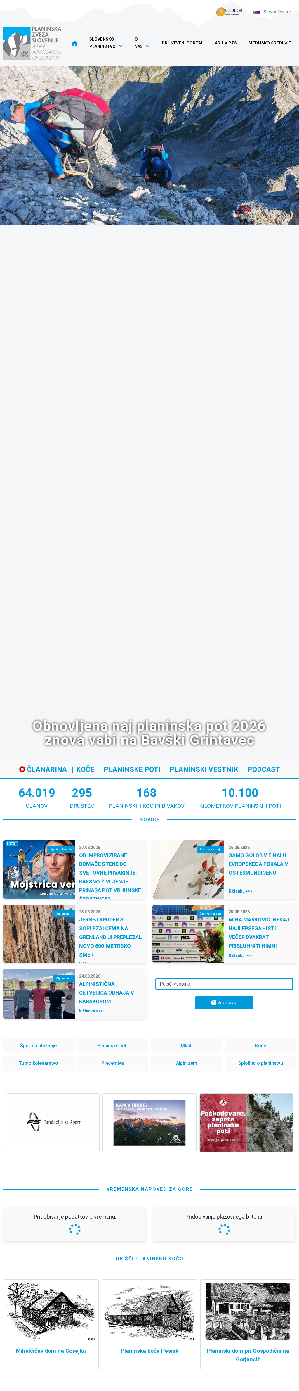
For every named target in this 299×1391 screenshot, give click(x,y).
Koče (85, 769)
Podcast (264, 769)
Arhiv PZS (226, 43)
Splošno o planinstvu (260, 1063)
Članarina (46, 769)
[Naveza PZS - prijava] (229, 11)
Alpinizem (186, 1063)
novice (150, 819)
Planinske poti (132, 769)
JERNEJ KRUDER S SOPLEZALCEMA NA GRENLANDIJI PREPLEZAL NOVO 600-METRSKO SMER (110, 937)
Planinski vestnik (204, 769)
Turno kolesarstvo (38, 1063)
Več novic (226, 1002)
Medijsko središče (269, 43)
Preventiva (112, 1063)
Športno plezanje (38, 1045)
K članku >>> (241, 891)
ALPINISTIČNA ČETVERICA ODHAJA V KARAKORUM (106, 993)
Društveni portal (182, 43)
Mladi (186, 1045)
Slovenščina (275, 12)
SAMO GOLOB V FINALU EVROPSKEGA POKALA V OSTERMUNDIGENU (258, 864)
